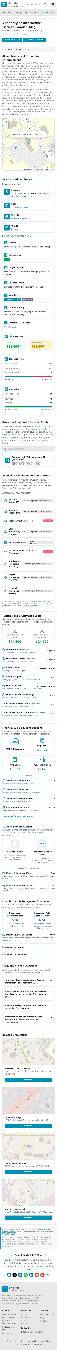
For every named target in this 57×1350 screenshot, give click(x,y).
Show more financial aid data (16, 816)
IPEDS (44, 1229)
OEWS (4, 1234)
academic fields (41, 429)
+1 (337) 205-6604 (19, 207)
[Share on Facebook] (9, 1275)
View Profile (28, 1080)
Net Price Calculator (36, 40)
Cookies (35, 1341)
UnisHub (7, 12)
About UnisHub (47, 1314)
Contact (43, 1321)
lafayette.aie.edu (19, 218)
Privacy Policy (25, 1341)
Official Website (14, 40)
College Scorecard (9, 1232)
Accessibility (45, 1341)
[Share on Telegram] (31, 1275)
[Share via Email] (42, 1275)
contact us (43, 1244)
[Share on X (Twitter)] (14, 1275)
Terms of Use (12, 1341)
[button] (28, 141)
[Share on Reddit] (37, 1275)
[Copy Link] (48, 1275)
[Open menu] (53, 4)
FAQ (42, 1317)
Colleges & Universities (25, 12)
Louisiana (15, 196)
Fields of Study (9, 1323)
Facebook (28, 1332)
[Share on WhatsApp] (26, 1275)
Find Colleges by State (8, 1319)
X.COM (40, 1332)
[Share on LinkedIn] (20, 1275)
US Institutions (9, 1314)
